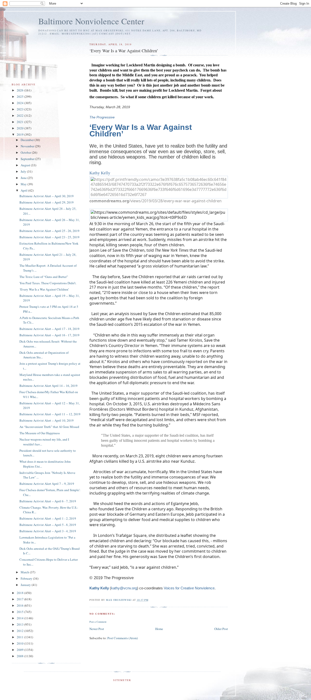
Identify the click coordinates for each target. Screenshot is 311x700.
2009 (20, 649)
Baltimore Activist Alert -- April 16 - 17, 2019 (49, 335)
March (25, 572)
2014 (20, 618)
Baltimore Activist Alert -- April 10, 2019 (46, 420)
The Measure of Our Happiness (39, 433)
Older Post (221, 629)
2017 (20, 599)
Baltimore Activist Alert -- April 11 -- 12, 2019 (49, 414)
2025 (20, 96)
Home (159, 629)
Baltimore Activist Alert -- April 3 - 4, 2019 (47, 531)
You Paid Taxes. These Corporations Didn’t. (47, 283)
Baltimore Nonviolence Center (91, 21)
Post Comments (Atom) (122, 638)
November (28, 146)
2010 (20, 643)
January (26, 585)
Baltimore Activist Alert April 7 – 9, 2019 (46, 483)
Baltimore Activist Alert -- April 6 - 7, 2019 (47, 501)
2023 (20, 109)
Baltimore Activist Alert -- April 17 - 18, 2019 (49, 329)
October (26, 152)
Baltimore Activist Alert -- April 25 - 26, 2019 (49, 231)
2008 (20, 656)
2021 (20, 122)
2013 (20, 624)
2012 (20, 631)
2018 (20, 593)
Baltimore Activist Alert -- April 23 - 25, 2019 (49, 237)
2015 (20, 612)
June (24, 178)
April (24, 190)
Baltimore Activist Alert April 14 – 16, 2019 (48, 385)
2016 (20, 605)
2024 (20, 103)
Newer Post (96, 629)
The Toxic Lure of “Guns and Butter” (43, 277)
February (27, 578)
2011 (20, 637)
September (28, 159)
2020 (20, 128)
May (24, 184)
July (24, 171)
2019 (20, 134)
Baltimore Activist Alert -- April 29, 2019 (46, 202)
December (28, 140)
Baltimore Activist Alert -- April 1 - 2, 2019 (47, 518)
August (26, 165)
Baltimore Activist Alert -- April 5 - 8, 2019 (47, 525)
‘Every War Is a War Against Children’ (44, 289)
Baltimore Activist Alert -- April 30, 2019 (46, 196)
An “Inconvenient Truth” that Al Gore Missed (49, 427)
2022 (20, 115)
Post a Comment (97, 621)
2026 (20, 90)
